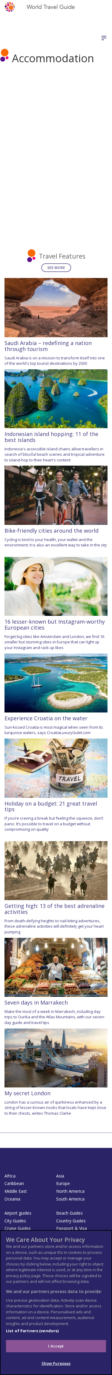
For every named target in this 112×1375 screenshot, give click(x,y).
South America (70, 1199)
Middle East (15, 1191)
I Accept (56, 1346)
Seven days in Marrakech (36, 1002)
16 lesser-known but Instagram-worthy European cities (54, 624)
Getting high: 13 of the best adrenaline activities (54, 908)
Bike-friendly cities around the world (51, 530)
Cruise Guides (17, 1228)
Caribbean (14, 1183)
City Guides (15, 1221)
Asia (60, 1176)
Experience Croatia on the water (46, 718)
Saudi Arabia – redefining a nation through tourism (48, 346)
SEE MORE (56, 267)
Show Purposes (56, 1363)
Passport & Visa (71, 1228)
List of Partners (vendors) (32, 1330)
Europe (63, 1183)
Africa (10, 1176)
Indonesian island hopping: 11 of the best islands (51, 436)
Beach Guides (69, 1213)
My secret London (27, 1093)
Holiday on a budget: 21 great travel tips (50, 806)
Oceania (12, 1199)
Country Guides (71, 1221)
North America (70, 1191)
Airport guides (17, 1213)
